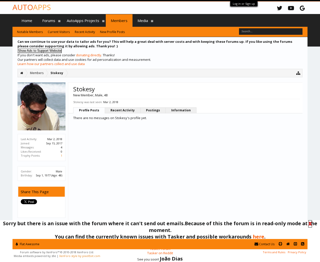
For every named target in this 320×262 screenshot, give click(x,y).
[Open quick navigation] (298, 73)
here (258, 236)
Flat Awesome (29, 244)
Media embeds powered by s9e (35, 256)
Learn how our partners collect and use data (51, 64)
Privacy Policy (297, 252)
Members (119, 20)
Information (181, 110)
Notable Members (30, 32)
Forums (48, 20)
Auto (31, 7)
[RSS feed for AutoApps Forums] (302, 244)
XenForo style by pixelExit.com (79, 256)
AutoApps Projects (83, 20)
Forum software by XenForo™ (57, 252)
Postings (153, 110)
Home (27, 20)
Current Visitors (59, 32)
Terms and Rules (274, 252)
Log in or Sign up (244, 4)
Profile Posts (89, 110)
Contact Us (266, 244)
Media (143, 20)
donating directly (88, 55)
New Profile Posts (112, 32)
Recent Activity (122, 110)
